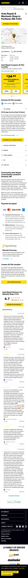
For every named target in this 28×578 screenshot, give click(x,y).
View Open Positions (14, 282)
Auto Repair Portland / (7, 9)
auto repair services (18, 197)
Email (7, 91)
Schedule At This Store (10, 23)
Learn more (22, 568)
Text (16, 91)
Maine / (15, 7)
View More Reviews (14, 495)
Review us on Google (14, 304)
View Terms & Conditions (10, 86)
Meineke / (4, 7)
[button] (14, 574)
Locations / (10, 7)
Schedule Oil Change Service (12, 140)
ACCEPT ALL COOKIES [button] (6, 574)
